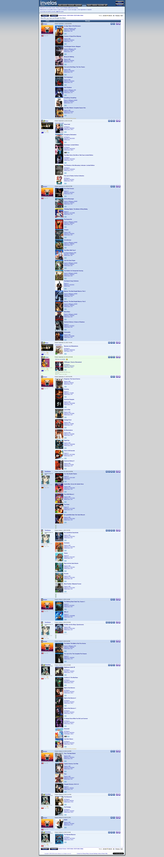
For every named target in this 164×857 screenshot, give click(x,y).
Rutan (46, 121)
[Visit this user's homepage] (111, 472)
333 (104, 15)
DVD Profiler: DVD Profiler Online (75, 15)
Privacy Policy (86, 853)
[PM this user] (111, 24)
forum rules (67, 7)
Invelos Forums (62, 15)
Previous (118, 15)
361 (113, 15)
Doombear (48, 664)
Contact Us (79, 853)
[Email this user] (111, 121)
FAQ (106, 853)
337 (111, 15)
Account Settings (93, 853)
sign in (58, 11)
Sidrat (46, 357)
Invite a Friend (101, 853)
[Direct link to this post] (117, 24)
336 (109, 15)
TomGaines (48, 471)
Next (122, 15)
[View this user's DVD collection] (114, 24)
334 (105, 15)
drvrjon (45, 24)
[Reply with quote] (119, 24)
